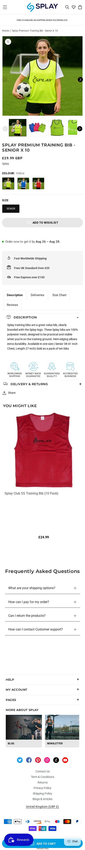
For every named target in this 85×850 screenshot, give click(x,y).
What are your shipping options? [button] (31, 588)
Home (5, 30)
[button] (5, 7)
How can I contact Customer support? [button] (35, 629)
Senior (11, 208)
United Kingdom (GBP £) (42, 806)
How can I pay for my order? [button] (28, 602)
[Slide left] (4, 79)
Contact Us (42, 771)
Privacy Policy (42, 788)
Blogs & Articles (42, 799)
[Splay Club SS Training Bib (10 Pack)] (44, 451)
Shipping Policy (42, 793)
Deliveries (37, 295)
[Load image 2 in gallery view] (37, 127)
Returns (43, 782)
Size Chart (59, 295)
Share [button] (11, 392)
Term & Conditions (42, 777)
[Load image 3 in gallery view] (57, 127)
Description (15, 295)
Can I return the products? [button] (27, 616)
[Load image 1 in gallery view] (17, 127)
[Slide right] (80, 79)
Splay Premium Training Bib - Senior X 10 (35, 30)
